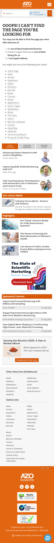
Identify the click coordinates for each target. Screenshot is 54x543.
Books (10, 93)
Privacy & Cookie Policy (18, 137)
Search (11, 118)
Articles (11, 77)
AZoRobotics (11, 384)
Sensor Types (14, 106)
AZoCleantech (12, 388)
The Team (12, 115)
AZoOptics (10, 391)
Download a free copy (27, 360)
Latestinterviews (10, 146)
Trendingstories (44, 146)
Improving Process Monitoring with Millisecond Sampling (21, 302)
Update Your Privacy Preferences (28, 535)
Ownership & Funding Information (15, 459)
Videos (11, 83)
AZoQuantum (32, 381)
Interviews (10, 419)
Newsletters (13, 109)
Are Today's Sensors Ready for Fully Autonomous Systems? (34, 223)
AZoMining (31, 378)
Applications (13, 102)
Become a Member (16, 121)
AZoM (8, 378)
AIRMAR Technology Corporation (20, 319)
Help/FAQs (12, 128)
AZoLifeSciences (33, 391)
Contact (11, 125)
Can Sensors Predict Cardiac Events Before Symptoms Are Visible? (35, 249)
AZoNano (10, 381)
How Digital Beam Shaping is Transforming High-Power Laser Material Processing (25, 325)
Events (11, 99)
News (10, 74)
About (10, 112)
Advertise (12, 131)
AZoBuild (10, 394)
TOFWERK (11, 308)
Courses (11, 96)
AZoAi (29, 384)
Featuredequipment (27, 146)
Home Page (13, 71)
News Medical (33, 388)
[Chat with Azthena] (47, 538)
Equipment (13, 80)
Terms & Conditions (17, 134)
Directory (12, 86)
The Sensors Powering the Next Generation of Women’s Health (35, 236)
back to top (45, 468)
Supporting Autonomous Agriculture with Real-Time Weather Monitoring (25, 314)
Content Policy (12, 455)
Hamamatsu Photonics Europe (19, 331)
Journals (11, 90)
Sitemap (30, 426)
